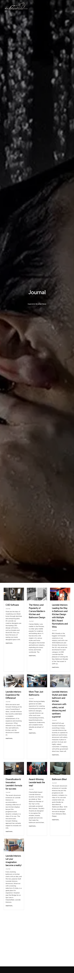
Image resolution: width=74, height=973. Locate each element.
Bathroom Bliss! (59, 779)
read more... (9, 643)
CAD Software (12, 605)
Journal (8, 608)
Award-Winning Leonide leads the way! (37, 782)
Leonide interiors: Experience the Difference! (13, 694)
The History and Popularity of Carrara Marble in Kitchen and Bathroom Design (37, 611)
